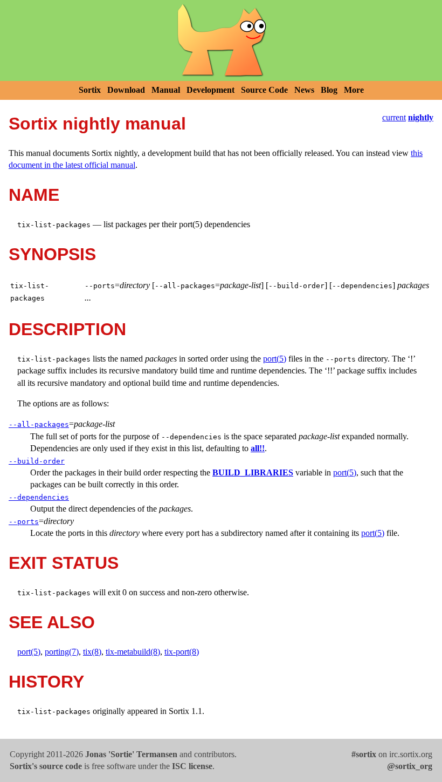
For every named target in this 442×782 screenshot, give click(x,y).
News (304, 89)
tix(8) (92, 651)
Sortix (90, 89)
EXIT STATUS (64, 563)
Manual (165, 89)
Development (210, 89)
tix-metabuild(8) (133, 651)
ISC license (192, 766)
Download (126, 89)
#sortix (363, 754)
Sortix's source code (46, 766)
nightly (420, 117)
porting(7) (62, 651)
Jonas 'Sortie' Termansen (131, 754)
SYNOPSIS (52, 254)
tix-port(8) (181, 651)
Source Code (264, 89)
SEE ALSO (52, 622)
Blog (329, 89)
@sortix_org (409, 766)
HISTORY (46, 681)
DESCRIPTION (67, 329)
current (394, 117)
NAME (34, 195)
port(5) (274, 358)
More (354, 89)
